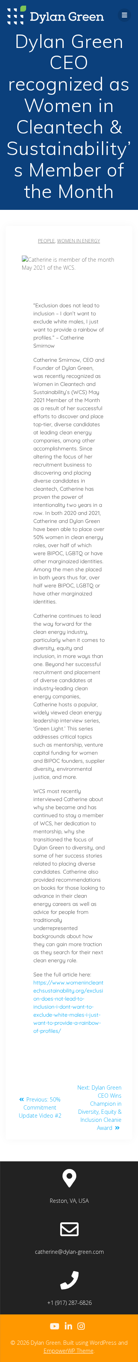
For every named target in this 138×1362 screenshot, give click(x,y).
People (46, 240)
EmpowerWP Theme (69, 1350)
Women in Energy (78, 240)
